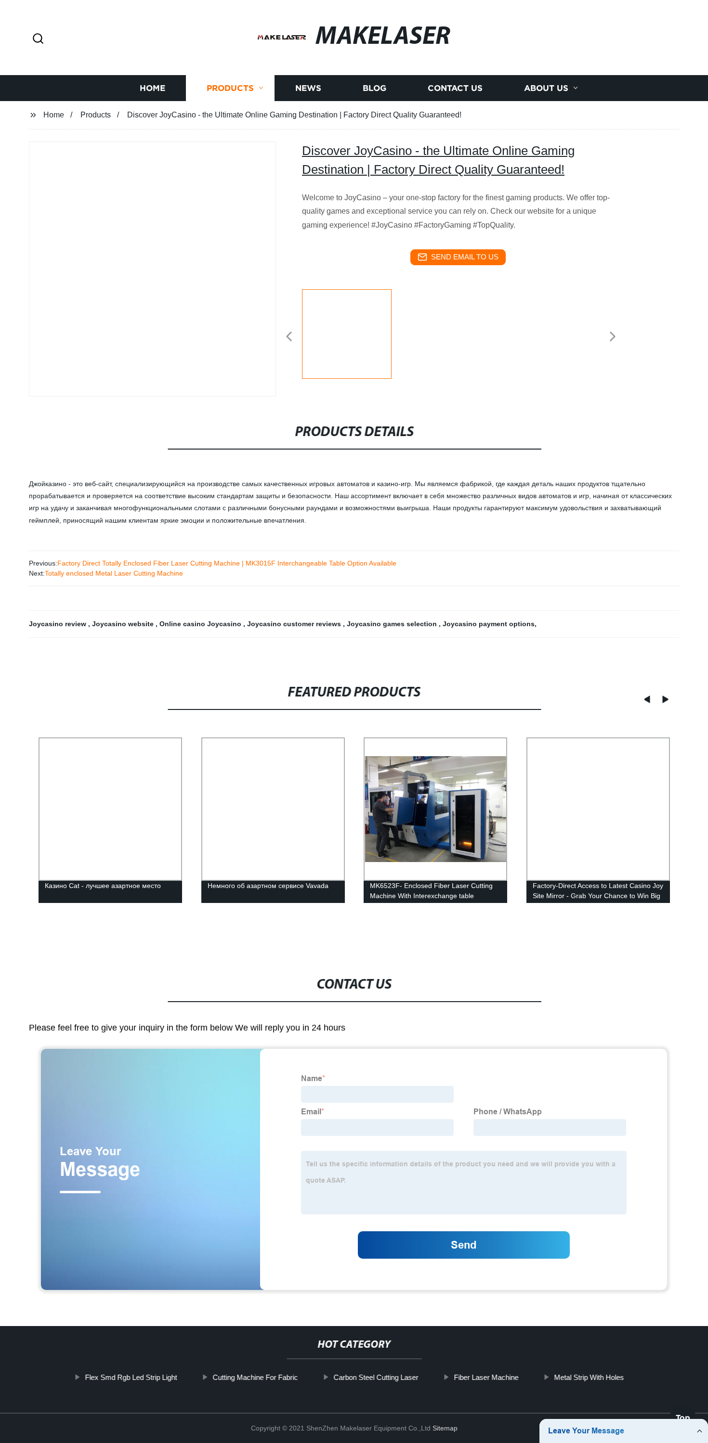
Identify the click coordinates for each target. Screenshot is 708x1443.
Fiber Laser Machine (486, 1377)
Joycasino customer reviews (295, 624)
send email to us (464, 257)
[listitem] (354, 332)
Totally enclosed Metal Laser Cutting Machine (114, 573)
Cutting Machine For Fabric (255, 1377)
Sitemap (445, 1428)
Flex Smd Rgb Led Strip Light (131, 1377)
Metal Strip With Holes (589, 1377)
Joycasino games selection (393, 624)
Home (152, 87)
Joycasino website (124, 624)
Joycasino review (58, 624)
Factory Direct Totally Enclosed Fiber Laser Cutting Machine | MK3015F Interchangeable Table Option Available (226, 563)
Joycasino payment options (489, 624)
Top (683, 1414)
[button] (38, 39)
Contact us (455, 87)
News (308, 87)
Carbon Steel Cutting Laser (375, 1377)
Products (230, 87)
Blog (374, 87)
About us (546, 87)
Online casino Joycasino (201, 624)
